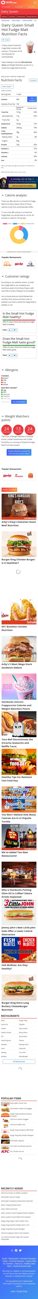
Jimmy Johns (23, 1032)
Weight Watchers (32, 17)
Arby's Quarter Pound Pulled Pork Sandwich (16, 1217)
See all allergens (19, 402)
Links (13, 1291)
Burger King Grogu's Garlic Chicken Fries (14, 1221)
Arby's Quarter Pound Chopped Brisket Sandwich (17, 1213)
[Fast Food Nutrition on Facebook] (12, 1251)
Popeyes (4, 1044)
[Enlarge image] (34, 52)
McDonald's (23, 1036)
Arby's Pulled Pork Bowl (9, 1209)
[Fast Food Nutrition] (8, 2)
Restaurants (6, 7)
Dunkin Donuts (6, 1032)
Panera (21, 1040)
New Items (31, 7)
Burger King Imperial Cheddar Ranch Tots (15, 1225)
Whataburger (23, 1056)
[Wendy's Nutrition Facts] (19, 264)
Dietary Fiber (7, 137)
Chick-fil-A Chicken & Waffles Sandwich (14, 1193)
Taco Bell (22, 1052)
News (5, 1261)
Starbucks (22, 1048)
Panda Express (6, 1040)
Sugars (5, 141)
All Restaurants (19, 1061)
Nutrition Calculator (28, 1258)
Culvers (3, 1028)
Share (6, 40)
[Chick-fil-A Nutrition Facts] (19, 476)
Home (4, 1258)
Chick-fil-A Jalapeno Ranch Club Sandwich (15, 1233)
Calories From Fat (8, 104)
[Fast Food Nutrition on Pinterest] (16, 1251)
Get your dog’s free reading (22, 186)
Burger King (23, 1020)
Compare (33, 80)
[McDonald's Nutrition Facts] (7, 264)
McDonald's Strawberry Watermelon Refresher (17, 1201)
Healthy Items (21, 17)
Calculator (19, 7)
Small (6, 86)
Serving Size (6, 94)
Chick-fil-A (4, 1024)
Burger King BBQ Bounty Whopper (13, 1229)
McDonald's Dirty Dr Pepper (10, 1197)
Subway (3, 1052)
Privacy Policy (22, 1291)
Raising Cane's (24, 1044)
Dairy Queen (22, 172)
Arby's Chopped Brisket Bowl (11, 1205)
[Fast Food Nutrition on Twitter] (20, 1251)
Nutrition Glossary (16, 1261)
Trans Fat (6, 120)
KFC (2, 1036)
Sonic (3, 1048)
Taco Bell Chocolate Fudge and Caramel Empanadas (15, 1238)
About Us (18, 1263)
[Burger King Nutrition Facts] (31, 476)
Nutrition (4, 17)
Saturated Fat (7, 116)
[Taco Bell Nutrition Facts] (31, 264)
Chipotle (22, 1024)
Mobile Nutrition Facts (22, 1266)
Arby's (3, 1020)
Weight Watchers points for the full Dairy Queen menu (19, 452)
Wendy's (4, 1056)
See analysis (32, 99)
